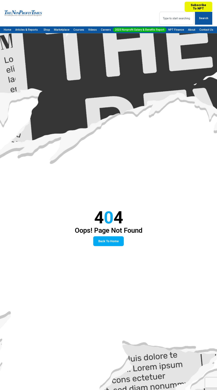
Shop (47, 29)
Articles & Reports (26, 29)
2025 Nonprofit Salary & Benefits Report (139, 29)
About (191, 29)
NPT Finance (176, 29)
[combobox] (176, 18)
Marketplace (61, 29)
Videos (92, 29)
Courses (78, 29)
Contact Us (206, 29)
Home (7, 29)
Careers (106, 29)
